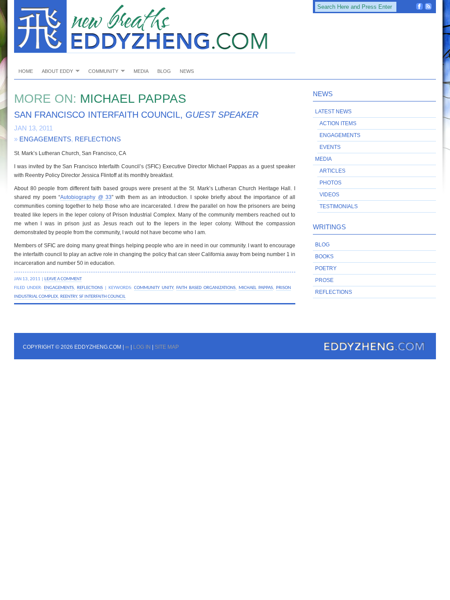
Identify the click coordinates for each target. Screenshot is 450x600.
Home (25, 71)
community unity (153, 287)
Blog (164, 71)
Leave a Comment (63, 279)
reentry (68, 296)
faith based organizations (206, 287)
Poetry (326, 268)
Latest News (333, 111)
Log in (142, 347)
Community (101, 71)
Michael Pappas (256, 287)
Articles (332, 171)
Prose (324, 280)
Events (330, 147)
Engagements (45, 139)
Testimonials (338, 206)
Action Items (337, 123)
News (187, 71)
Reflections (98, 139)
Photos (330, 183)
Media (141, 71)
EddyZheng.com (154, 26)
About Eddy (55, 71)
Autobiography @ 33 (86, 197)
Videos (329, 195)
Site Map (167, 347)
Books (324, 256)
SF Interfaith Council (102, 296)
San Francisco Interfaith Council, (136, 114)
